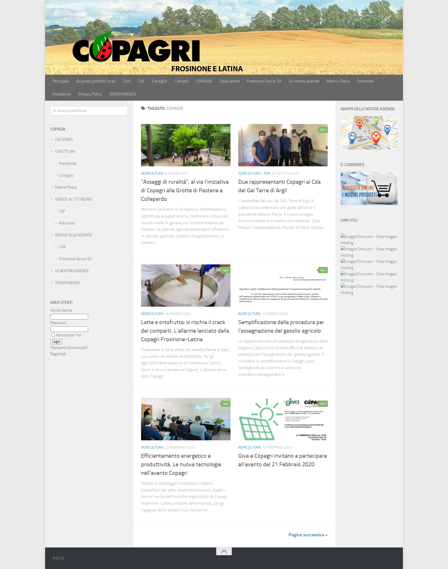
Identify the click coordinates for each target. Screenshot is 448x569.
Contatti (181, 81)
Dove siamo (230, 81)
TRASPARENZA (122, 94)
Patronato (365, 81)
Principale (61, 81)
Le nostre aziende (304, 81)
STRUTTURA (65, 151)
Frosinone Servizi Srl (264, 81)
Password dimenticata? (69, 347)
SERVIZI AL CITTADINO (73, 199)
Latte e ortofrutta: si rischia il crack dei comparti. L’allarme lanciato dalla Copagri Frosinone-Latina (185, 331)
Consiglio (159, 81)
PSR (267, 173)
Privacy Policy (90, 94)
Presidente (62, 94)
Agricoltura (152, 173)
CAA (126, 81)
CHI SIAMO (64, 139)
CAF (141, 81)
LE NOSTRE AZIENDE (72, 271)
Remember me (68, 335)
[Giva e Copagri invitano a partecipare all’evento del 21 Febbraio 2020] (283, 419)
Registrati (58, 354)
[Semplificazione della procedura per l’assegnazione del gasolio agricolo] (283, 285)
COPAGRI (204, 81)
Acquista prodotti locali (96, 81)
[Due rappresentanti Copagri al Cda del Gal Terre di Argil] (283, 145)
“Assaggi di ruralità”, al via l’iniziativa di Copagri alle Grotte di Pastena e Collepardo (185, 190)
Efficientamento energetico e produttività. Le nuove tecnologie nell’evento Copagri (181, 464)
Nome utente (61, 310)
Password (58, 322)
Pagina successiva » (308, 535)
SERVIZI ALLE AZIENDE (73, 235)
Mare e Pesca (338, 81)
